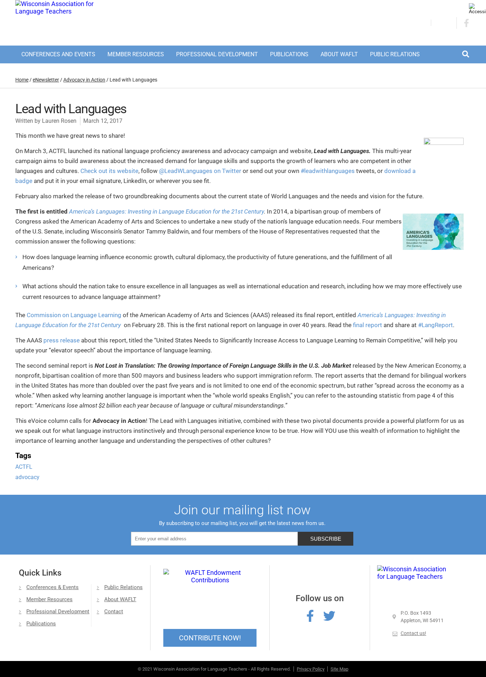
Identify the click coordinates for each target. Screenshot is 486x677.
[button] (465, 54)
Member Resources (135, 54)
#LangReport (435, 325)
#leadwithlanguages (328, 170)
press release (61, 340)
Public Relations (395, 54)
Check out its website (109, 170)
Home (21, 80)
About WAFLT (339, 54)
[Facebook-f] (310, 616)
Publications (289, 54)
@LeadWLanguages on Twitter (200, 170)
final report (367, 325)
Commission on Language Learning (75, 315)
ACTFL (23, 466)
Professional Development (217, 54)
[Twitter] (329, 616)
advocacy (27, 477)
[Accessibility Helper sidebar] (477, 8)
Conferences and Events (58, 54)
